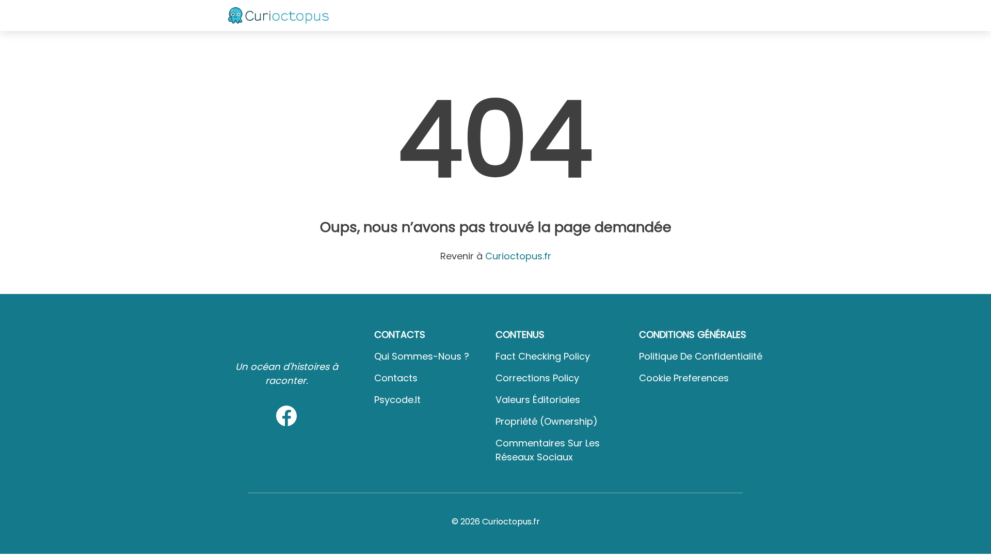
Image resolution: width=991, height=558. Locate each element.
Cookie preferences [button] (684, 377)
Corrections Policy (537, 377)
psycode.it (397, 399)
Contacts (396, 377)
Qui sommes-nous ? (421, 356)
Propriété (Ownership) (547, 421)
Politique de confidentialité (700, 356)
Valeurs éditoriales (538, 399)
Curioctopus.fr (518, 256)
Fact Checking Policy (543, 356)
